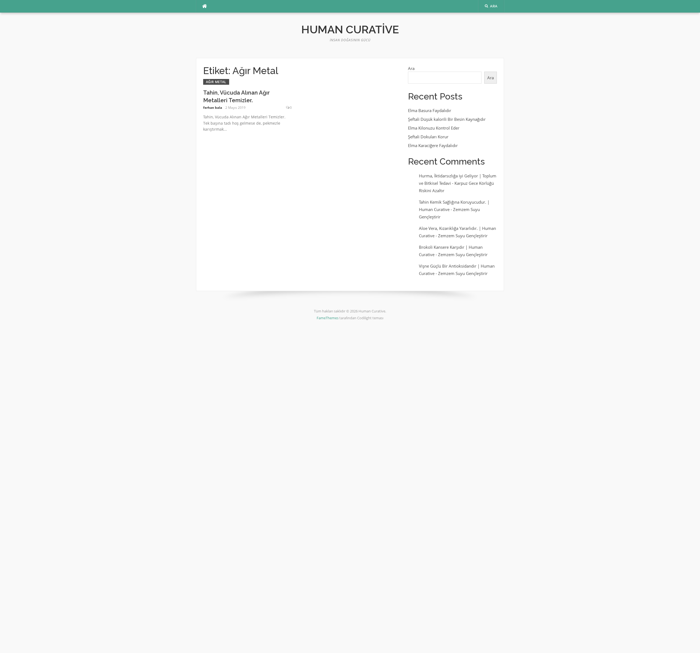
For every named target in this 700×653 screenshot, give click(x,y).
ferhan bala (212, 107)
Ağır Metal (216, 82)
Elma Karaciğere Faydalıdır (433, 145)
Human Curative (350, 29)
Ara (411, 68)
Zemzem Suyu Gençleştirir (463, 235)
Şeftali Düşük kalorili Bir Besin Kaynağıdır (447, 119)
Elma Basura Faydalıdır (429, 110)
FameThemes (328, 317)
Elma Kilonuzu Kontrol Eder (433, 128)
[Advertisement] (164, 416)
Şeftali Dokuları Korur (428, 136)
